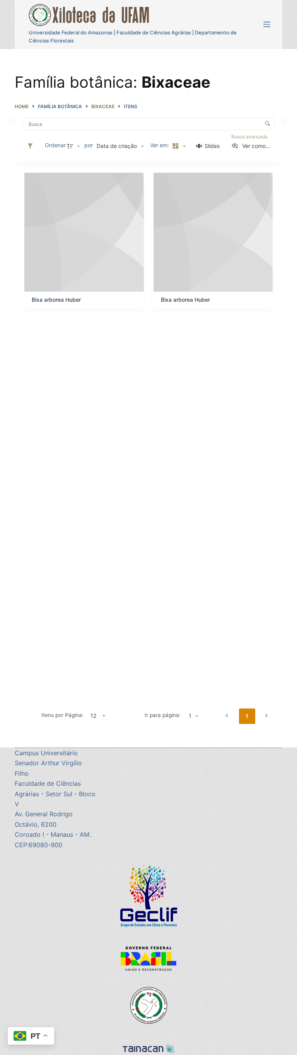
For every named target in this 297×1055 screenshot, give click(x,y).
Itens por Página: (62, 715)
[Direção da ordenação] (75, 145)
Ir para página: (163, 715)
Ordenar (55, 145)
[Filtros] (32, 145)
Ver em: (160, 145)
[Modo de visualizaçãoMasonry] (178, 145)
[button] (226, 715)
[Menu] (266, 24)
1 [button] (247, 716)
